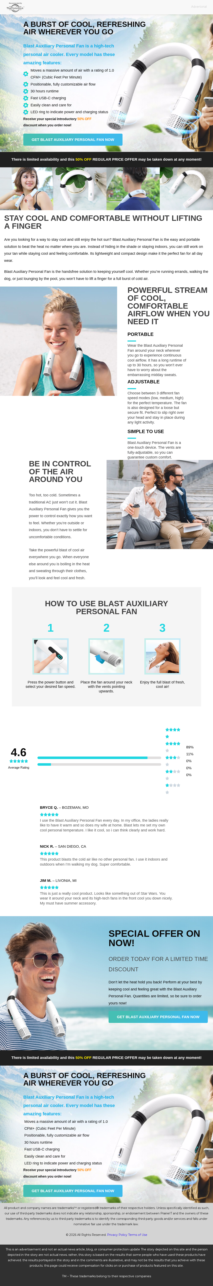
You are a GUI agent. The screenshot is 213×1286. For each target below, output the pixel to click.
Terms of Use (137, 1235)
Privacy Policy (117, 1235)
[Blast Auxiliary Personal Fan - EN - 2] (26, 188)
